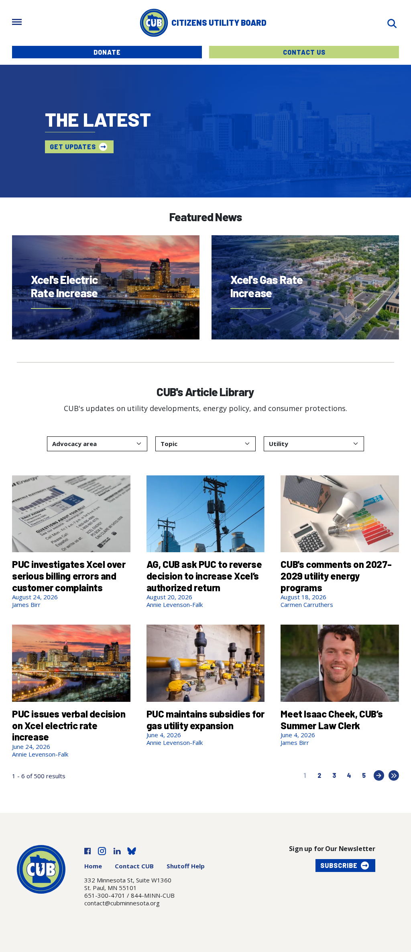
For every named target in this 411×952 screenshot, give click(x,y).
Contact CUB (134, 866)
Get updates (73, 146)
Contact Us (304, 52)
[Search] (392, 23)
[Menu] (17, 23)
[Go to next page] (379, 775)
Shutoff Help (186, 866)
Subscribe (339, 865)
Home (93, 866)
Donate (107, 52)
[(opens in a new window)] (87, 850)
